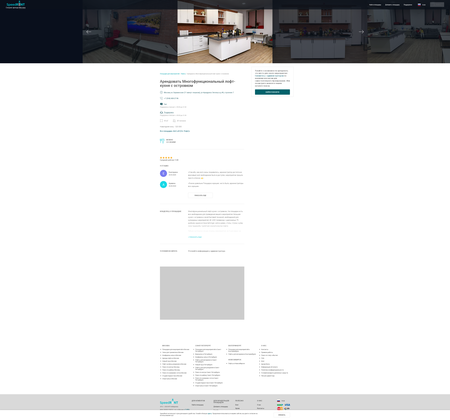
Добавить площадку (392, 5)
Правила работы (267, 352)
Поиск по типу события (269, 355)
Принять (281, 415)
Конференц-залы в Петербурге (206, 357)
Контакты (264, 349)
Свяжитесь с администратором (269, 76)
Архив (237, 408)
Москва (22, 7)
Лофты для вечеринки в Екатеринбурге (242, 354)
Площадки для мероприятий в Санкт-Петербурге (208, 350)
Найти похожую (272, 92)
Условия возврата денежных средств (274, 373)
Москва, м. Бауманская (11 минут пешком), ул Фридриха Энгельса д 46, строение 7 (199, 92)
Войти (438, 4)
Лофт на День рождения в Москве (174, 364)
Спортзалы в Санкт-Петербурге (206, 386)
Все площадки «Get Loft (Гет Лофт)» (175, 131)
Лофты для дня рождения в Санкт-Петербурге (207, 368)
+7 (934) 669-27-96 (171, 98)
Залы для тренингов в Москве (173, 352)
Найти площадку (375, 5)
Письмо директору (268, 376)
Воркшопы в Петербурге (203, 354)
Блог (262, 361)
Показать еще (200, 195)
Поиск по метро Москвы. (171, 367)
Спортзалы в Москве (169, 379)
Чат (165, 104)
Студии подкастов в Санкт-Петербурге (209, 383)
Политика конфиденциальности (272, 370)
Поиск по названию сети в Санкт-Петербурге (207, 379)
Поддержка (408, 5)
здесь (210, 413)
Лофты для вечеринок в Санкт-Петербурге (206, 361)
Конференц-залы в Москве (171, 355)
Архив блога (265, 364)
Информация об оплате (269, 367)
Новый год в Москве (169, 361)
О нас (259, 405)
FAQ (262, 358)
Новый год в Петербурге (203, 365)
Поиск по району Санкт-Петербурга (207, 375)
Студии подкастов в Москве (172, 376)
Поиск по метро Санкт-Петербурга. (207, 372)
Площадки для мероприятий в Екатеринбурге (238, 350)
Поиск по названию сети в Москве (174, 373)
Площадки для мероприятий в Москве (175, 349)
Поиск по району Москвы (171, 370)
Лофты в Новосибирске (236, 363)
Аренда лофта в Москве (170, 358)
